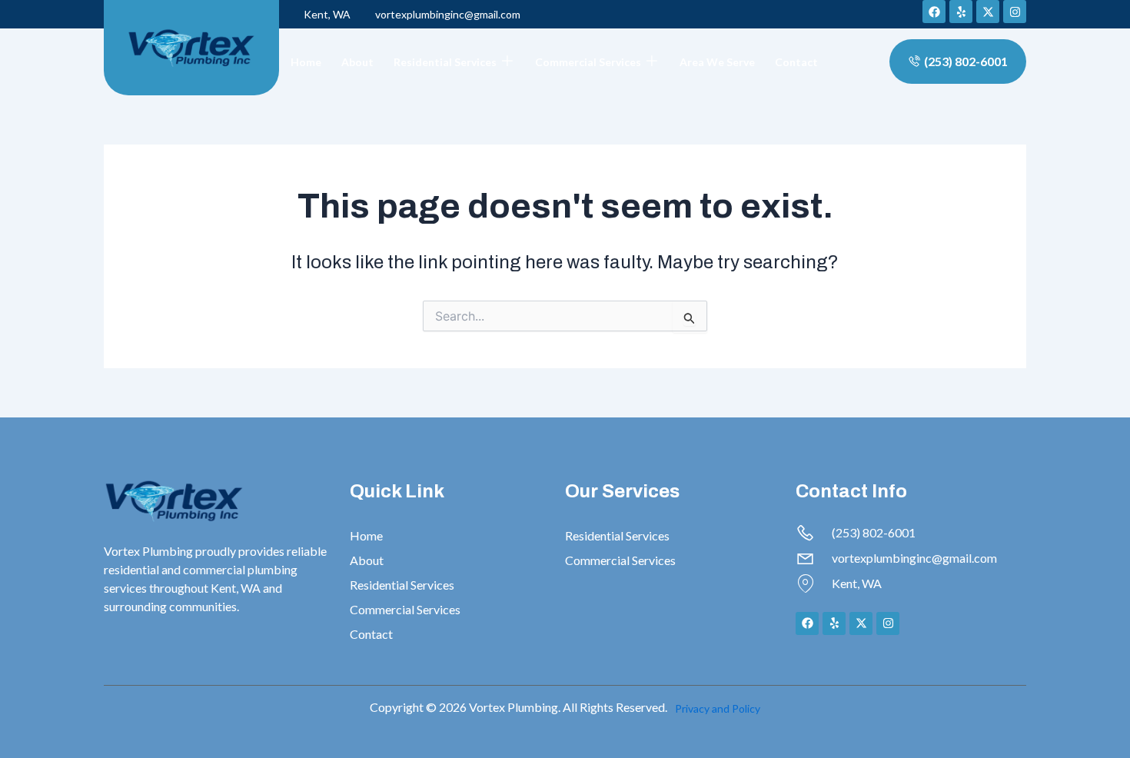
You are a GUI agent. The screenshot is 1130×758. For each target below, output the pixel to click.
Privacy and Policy (717, 708)
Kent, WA (327, 14)
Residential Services (445, 61)
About (357, 61)
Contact (796, 61)
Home (306, 61)
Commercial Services (588, 61)
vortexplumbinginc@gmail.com (447, 14)
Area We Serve (717, 61)
